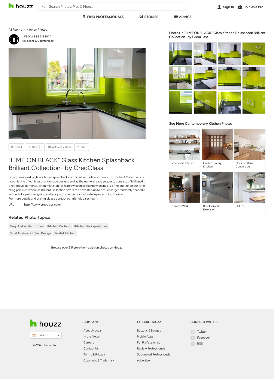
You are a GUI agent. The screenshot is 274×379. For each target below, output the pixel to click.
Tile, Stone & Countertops (37, 40)
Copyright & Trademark (98, 360)
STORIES (151, 17)
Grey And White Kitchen (27, 226)
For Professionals (148, 342)
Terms (87, 354)
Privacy (100, 354)
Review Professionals (151, 348)
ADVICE (185, 17)
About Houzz (92, 330)
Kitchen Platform (59, 226)
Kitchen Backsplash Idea (90, 226)
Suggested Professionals (153, 354)
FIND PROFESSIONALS (105, 17)
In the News (91, 336)
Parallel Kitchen (64, 233)
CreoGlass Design (36, 36)
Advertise (143, 360)
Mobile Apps (145, 336)
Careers (88, 342)
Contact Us (91, 348)
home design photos (95, 247)
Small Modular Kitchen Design (30, 233)
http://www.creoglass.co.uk (42, 204)
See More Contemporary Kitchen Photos (200, 123)
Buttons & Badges (149, 330)
